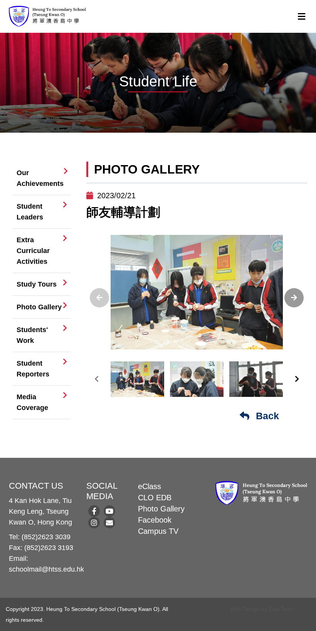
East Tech (280, 609)
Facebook (154, 520)
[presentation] (99, 297)
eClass (149, 486)
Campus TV (158, 531)
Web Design (245, 609)
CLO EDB (154, 497)
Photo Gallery (161, 508)
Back (266, 415)
